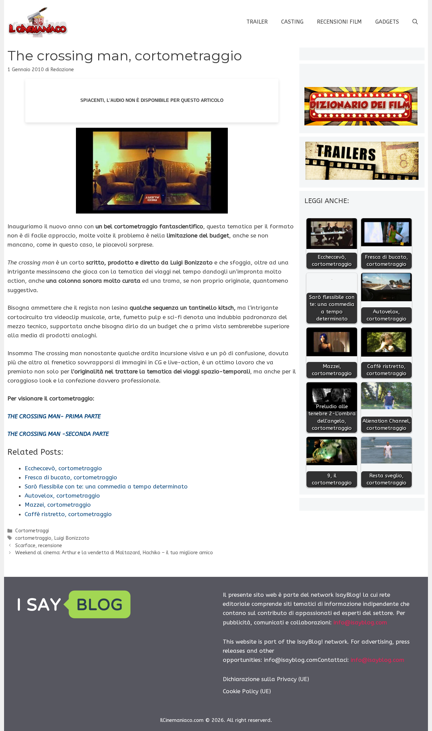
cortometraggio (33, 538)
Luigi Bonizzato (71, 538)
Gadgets (387, 22)
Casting (292, 22)
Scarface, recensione (38, 546)
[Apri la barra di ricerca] (415, 21)
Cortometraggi (32, 531)
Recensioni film (339, 22)
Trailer (257, 22)
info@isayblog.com (360, 622)
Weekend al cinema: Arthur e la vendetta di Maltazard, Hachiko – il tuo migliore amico (114, 553)
